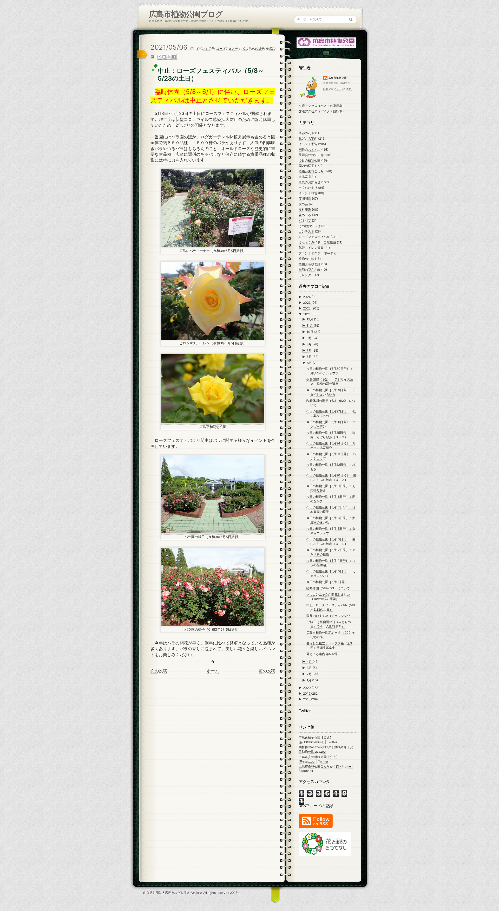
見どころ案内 (308, 138)
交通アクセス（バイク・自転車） (322, 111)
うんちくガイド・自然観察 (317, 242)
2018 (307, 699)
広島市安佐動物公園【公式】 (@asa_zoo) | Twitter (319, 759)
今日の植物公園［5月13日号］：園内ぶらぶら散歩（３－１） (331, 541)
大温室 (303, 177)
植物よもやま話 (309, 264)
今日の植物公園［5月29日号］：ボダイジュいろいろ (331, 392)
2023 (307, 303)
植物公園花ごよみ (311, 171)
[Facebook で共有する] (174, 57)
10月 (310, 332)
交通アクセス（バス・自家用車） (322, 106)
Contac (326, 53)
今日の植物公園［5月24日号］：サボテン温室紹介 (331, 445)
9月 (309, 338)
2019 (307, 693)
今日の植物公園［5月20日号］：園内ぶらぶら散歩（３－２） (331, 477)
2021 (307, 314)
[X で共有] (169, 57)
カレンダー (306, 275)
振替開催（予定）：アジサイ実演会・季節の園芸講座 (329, 381)
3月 (310, 668)
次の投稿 (158, 670)
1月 (309, 680)
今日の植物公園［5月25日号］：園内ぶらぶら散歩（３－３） (331, 435)
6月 (309, 357)
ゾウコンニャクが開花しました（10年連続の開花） (328, 596)
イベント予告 (205, 48)
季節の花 (305, 133)
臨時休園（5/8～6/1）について (328, 588)
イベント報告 (308, 193)
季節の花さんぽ (309, 270)
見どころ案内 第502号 (322, 654)
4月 (310, 661)
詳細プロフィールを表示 (337, 88)
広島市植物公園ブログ (186, 14)
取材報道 (305, 209)
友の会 (303, 204)
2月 (309, 674)
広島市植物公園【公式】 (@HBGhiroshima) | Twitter (318, 740)
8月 (309, 344)
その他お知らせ (309, 226)
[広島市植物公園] (326, 42)
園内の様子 (256, 48)
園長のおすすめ (309, 149)
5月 (310, 363)
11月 (310, 325)
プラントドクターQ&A (314, 253)
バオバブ (305, 220)
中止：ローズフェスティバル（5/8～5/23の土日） (330, 607)
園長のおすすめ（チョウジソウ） (329, 616)
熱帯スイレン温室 (311, 248)
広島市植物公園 (338, 77)
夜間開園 (305, 199)
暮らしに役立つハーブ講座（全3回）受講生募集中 (329, 645)
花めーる (305, 215)
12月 (310, 319)
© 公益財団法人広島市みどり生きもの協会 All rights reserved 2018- (191, 893)
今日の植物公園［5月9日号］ (326, 582)
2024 (307, 297)
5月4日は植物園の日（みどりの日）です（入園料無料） (328, 624)
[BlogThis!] (164, 57)
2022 (307, 308)
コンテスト (306, 231)
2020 (307, 688)
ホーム (213, 670)
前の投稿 (267, 670)
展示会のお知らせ (311, 155)
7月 (309, 350)
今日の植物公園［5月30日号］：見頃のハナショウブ (329, 371)
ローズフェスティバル (231, 48)
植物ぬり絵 (306, 259)
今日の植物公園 (309, 160)
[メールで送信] (159, 57)
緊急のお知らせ (309, 182)
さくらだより (308, 188)
